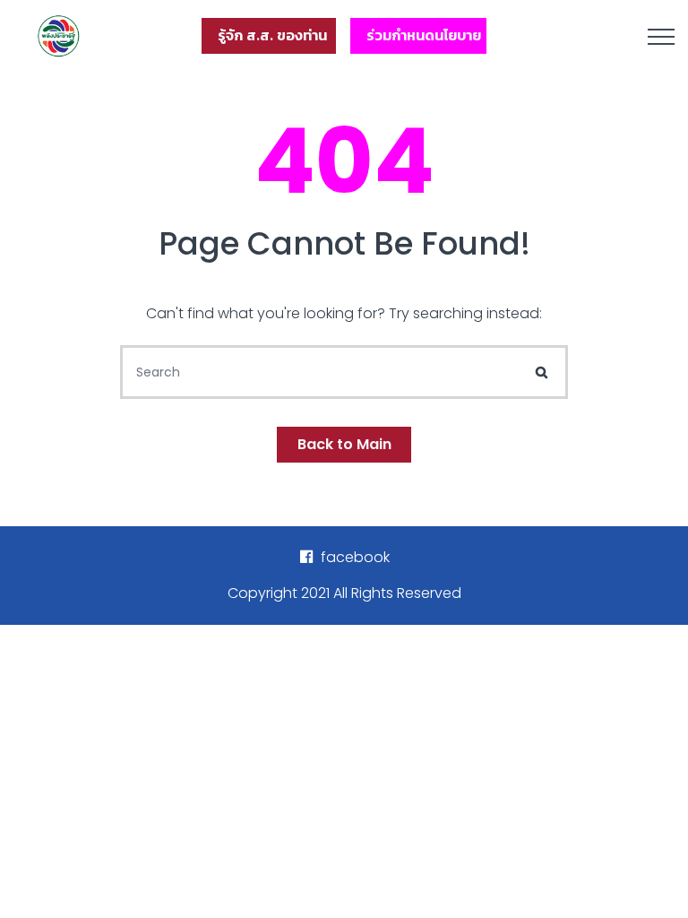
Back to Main (344, 444)
